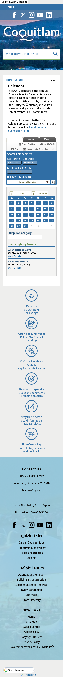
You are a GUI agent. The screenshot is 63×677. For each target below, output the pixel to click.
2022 (41, 193)
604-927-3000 (38, 512)
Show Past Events (20, 176)
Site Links (31, 610)
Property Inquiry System (31, 547)
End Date (28, 158)
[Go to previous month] (11, 194)
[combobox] (14, 162)
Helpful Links (31, 568)
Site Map (31, 621)
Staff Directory (32, 600)
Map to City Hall (31, 490)
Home (9, 80)
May (22, 193)
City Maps (32, 594)
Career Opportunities (32, 542)
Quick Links (31, 536)
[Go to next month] (34, 194)
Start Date (13, 158)
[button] (55, 54)
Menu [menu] (11, 6)
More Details (14, 256)
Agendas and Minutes (31, 574)
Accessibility (31, 631)
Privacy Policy (31, 642)
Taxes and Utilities (31, 552)
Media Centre (31, 626)
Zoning (31, 557)
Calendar (18, 80)
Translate (30, 674)
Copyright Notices (31, 637)
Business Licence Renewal (31, 584)
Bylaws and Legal (31, 589)
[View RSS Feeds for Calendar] (53, 149)
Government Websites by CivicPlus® (31, 647)
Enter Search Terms (19, 167)
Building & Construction (31, 579)
